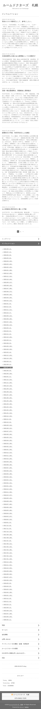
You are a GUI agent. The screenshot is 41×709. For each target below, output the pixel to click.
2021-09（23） (8, 388)
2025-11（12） (8, 276)
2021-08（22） (8, 391)
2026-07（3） (8, 252)
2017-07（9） (8, 540)
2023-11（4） (8, 334)
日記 (3, 658)
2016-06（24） (8, 580)
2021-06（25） (8, 398)
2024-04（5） (8, 331)
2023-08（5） (8, 343)
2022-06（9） (8, 370)
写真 (3, 625)
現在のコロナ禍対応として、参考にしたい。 (17, 21)
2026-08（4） (8, 249)
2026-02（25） (8, 267)
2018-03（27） (8, 516)
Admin (27, 707)
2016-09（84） (8, 571)
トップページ (6, 239)
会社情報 (5, 634)
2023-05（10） (8, 346)
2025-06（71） (8, 291)
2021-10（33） (8, 385)
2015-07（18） (8, 613)
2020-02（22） (8, 446)
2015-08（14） (8, 610)
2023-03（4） (8, 352)
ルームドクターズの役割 (10, 648)
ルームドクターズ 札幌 (20, 5)
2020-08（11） (8, 428)
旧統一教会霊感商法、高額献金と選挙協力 (16, 90)
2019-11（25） (8, 455)
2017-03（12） (8, 553)
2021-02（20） (8, 410)
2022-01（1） (8, 376)
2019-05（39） (8, 474)
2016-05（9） (8, 583)
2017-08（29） (8, 537)
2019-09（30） (8, 461)
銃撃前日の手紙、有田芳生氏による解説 (16, 133)
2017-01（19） (8, 559)
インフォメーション (8, 243)
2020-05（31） (8, 437)
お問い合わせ (6, 639)
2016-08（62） (8, 574)
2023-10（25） (8, 337)
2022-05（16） (8, 373)
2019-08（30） (8, 464)
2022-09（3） (8, 361)
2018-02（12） (8, 519)
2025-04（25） (8, 297)
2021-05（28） (8, 401)
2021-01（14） (8, 413)
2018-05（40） (8, 510)
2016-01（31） (8, 595)
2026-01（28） (8, 270)
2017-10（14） (8, 531)
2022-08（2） (8, 364)
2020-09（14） (8, 425)
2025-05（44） (8, 294)
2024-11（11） (8, 309)
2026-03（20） (8, 264)
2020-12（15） (8, 416)
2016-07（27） (8, 577)
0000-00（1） (8, 619)
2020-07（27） (8, 431)
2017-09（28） (8, 534)
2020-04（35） (8, 440)
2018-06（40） (8, 507)
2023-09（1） (8, 340)
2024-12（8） (8, 306)
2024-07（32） (8, 322)
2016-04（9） (8, 586)
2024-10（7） (8, 312)
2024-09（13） (8, 316)
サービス (5, 630)
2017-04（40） (8, 550)
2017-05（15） (8, 546)
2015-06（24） (8, 616)
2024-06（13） (8, 325)
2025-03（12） (8, 300)
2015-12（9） (8, 598)
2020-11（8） (8, 419)
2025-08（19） (8, 285)
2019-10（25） (8, 458)
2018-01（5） (8, 522)
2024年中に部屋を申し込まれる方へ (13, 653)
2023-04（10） (8, 349)
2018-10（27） (8, 495)
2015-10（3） (8, 604)
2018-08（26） (8, 501)
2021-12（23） (8, 379)
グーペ (22, 707)
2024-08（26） (8, 319)
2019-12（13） (8, 452)
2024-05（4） (8, 328)
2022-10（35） (8, 358)
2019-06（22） (8, 470)
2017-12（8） (8, 525)
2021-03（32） (8, 407)
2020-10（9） (8, 422)
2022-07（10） (8, 367)
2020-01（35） (8, 449)
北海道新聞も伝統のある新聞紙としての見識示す (19, 56)
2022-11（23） (8, 355)
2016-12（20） (8, 562)
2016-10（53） (8, 568)
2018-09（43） (8, 498)
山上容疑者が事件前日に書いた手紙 (14, 209)
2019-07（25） (8, 467)
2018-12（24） (8, 489)
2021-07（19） (8, 395)
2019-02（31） (8, 483)
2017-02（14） (8, 556)
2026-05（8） (8, 258)
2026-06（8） (8, 255)
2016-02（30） (8, 592)
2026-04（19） (8, 261)
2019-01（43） (8, 486)
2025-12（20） (8, 273)
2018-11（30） (8, 492)
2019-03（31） (8, 480)
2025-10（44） (8, 279)
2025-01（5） (8, 303)
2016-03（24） (8, 589)
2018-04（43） (8, 513)
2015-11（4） (8, 601)
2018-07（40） (8, 504)
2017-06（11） (8, 543)
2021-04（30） (8, 404)
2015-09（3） (8, 607)
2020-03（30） (8, 443)
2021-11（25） (8, 382)
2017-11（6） (8, 528)
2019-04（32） (8, 477)
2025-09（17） (8, 282)
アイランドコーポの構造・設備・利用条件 (15, 644)
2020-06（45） (8, 434)
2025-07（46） (8, 288)
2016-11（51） (8, 565)
